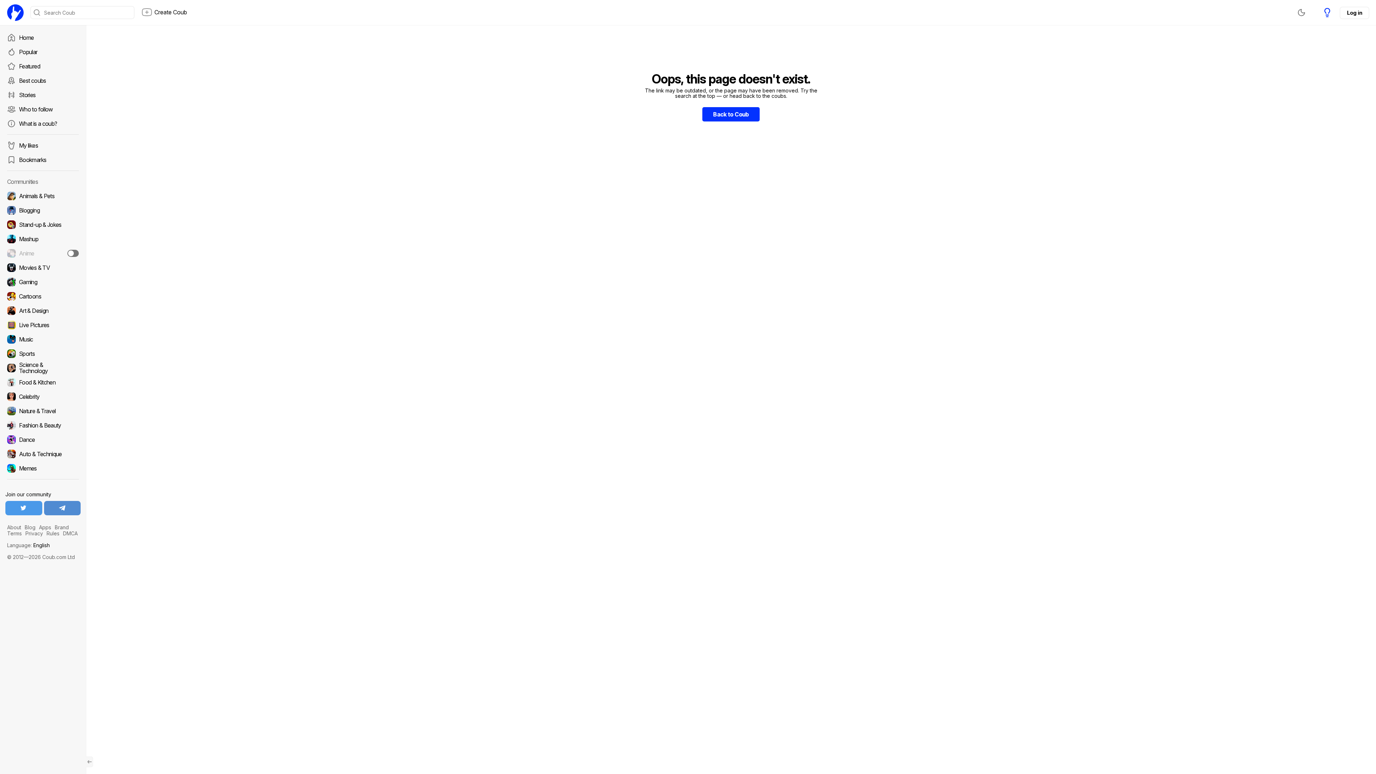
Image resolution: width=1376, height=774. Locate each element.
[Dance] (43, 440)
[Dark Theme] (1301, 12)
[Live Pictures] (43, 325)
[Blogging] (43, 210)
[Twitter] (23, 508)
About (14, 527)
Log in (1354, 12)
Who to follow (36, 109)
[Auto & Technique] (43, 454)
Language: (28, 545)
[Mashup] (43, 239)
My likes (28, 145)
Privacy (34, 533)
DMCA (70, 533)
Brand (62, 527)
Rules (53, 533)
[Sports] (43, 354)
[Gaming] (43, 282)
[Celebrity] (43, 397)
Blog (30, 527)
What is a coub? (38, 123)
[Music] (43, 339)
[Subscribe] (73, 253)
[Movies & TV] (43, 268)
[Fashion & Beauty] (43, 425)
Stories (27, 95)
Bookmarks (32, 159)
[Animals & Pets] (43, 196)
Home (26, 37)
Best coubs (32, 80)
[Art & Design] (43, 311)
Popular (28, 52)
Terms (14, 533)
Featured (29, 66)
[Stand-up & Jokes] (43, 225)
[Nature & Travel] (43, 411)
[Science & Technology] (43, 368)
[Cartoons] (43, 296)
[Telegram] (62, 508)
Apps (45, 527)
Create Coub (170, 12)
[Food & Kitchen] (43, 382)
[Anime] (43, 253)
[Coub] (15, 12)
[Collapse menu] (89, 762)
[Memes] (43, 468)
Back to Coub (731, 114)
